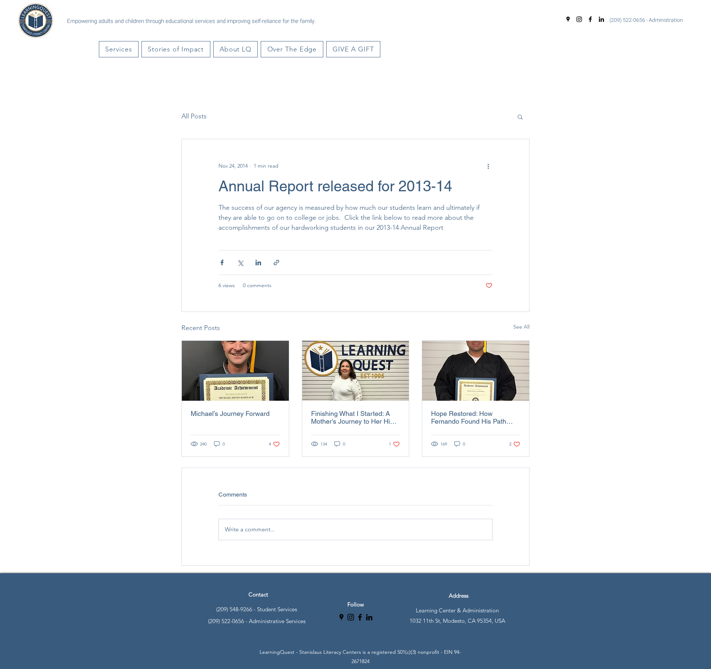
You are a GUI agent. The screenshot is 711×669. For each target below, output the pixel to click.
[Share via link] (276, 262)
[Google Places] (568, 19)
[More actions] (488, 165)
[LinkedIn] (601, 19)
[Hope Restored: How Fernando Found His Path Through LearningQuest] (475, 371)
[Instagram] (579, 19)
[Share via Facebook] (222, 262)
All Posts (194, 116)
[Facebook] (590, 19)
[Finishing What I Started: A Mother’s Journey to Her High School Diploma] (355, 371)
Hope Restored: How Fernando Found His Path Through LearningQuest (468, 417)
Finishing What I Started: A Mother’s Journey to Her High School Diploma (354, 417)
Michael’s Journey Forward (230, 413)
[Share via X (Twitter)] (240, 262)
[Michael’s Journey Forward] (235, 371)
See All (521, 326)
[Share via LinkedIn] (258, 262)
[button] (118, 49)
